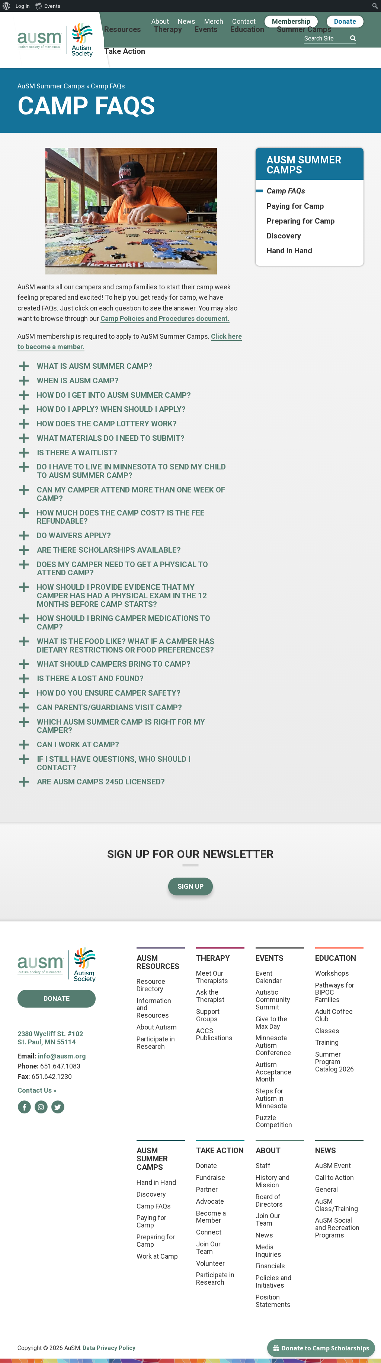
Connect (208, 1232)
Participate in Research (156, 1042)
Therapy (168, 30)
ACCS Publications (214, 1034)
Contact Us (37, 1090)
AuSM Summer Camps (51, 86)
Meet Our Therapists (212, 977)
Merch (213, 21)
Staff (263, 1166)
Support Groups (208, 1015)
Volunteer (210, 1263)
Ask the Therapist (210, 995)
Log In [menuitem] (23, 6)
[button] (130, 366)
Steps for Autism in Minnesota (271, 1098)
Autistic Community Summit (273, 999)
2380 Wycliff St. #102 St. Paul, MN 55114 (50, 1038)
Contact (244, 21)
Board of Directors (269, 1200)
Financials (270, 1266)
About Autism (157, 1027)
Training (327, 1042)
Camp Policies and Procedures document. (165, 318)
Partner (207, 1189)
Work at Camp (157, 1256)
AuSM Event (333, 1166)
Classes (327, 1031)
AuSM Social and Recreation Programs (337, 1227)
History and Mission (272, 1181)
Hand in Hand (289, 250)
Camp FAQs (286, 190)
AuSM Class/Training (336, 1205)
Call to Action (334, 1177)
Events (206, 30)
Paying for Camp (295, 206)
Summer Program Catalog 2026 (334, 1061)
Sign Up (190, 886)
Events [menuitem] (52, 6)
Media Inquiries (268, 1250)
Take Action (124, 52)
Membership (291, 21)
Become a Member (211, 1216)
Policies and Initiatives (273, 1281)
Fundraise (210, 1177)
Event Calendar (269, 977)
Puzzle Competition (274, 1121)
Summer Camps (304, 30)
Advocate (210, 1201)
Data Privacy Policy (109, 1347)
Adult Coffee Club (334, 1015)
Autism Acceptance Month (273, 1072)
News (186, 21)
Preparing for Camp (301, 221)
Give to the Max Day (271, 1022)
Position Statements (273, 1300)
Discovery (284, 235)
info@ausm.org (62, 1056)
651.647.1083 (60, 1066)
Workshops (332, 973)
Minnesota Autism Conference (273, 1045)
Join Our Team (208, 1247)
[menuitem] (6, 6)
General (326, 1189)
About (160, 21)
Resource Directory (151, 985)
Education (247, 30)
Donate (345, 21)
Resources (122, 30)
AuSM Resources (158, 962)
